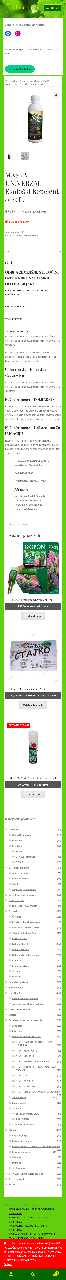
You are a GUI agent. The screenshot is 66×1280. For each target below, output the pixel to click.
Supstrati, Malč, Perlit (24, 889)
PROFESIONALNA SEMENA (26, 1036)
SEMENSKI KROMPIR (23, 1124)
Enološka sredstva (18, 982)
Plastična (17, 840)
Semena (16, 1108)
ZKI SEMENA (22, 1119)
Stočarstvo (15, 1130)
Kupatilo (17, 960)
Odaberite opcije (33, 705)
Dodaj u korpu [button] (33, 615)
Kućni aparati (19, 938)
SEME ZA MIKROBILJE (27, 1113)
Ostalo (16, 971)
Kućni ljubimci (16, 993)
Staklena (17, 845)
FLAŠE (19, 851)
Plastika (16, 976)
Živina (12, 1184)
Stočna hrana (19, 1168)
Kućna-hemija (16, 987)
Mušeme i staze (20, 965)
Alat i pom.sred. (20, 873)
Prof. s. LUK (22, 1075)
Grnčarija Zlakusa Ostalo (25, 927)
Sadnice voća (19, 1102)
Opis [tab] (8, 251)
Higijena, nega (19, 1135)
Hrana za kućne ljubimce (25, 998)
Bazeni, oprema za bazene (22, 895)
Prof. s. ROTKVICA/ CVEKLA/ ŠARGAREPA (38, 1091)
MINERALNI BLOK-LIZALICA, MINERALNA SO (36, 1146)
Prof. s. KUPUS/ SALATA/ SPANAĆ (33, 1061)
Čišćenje (16, 916)
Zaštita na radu (17, 1179)
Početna (13, 80)
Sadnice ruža (19, 1097)
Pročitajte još (33, 794)
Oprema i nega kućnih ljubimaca (29, 1003)
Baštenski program (19, 867)
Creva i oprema (20, 878)
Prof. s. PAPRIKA (24, 1081)
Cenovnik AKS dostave (20, 68)
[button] (56, 95)
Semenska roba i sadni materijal (26, 1020)
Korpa (51, 1272)
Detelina (14, 7)
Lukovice (17, 1031)
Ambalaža (14, 829)
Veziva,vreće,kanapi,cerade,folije (26, 1173)
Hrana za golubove (22, 1141)
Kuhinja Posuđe (20, 949)
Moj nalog (11, 1274)
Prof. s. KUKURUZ (25, 1056)
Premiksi (17, 1162)
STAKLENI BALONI (26, 856)
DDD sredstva (16, 900)
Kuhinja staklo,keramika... (26, 954)
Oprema (16, 1157)
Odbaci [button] (8, 1264)
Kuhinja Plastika (21, 943)
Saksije (16, 884)
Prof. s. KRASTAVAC (26, 1050)
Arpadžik (17, 1025)
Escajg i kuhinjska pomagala (27, 922)
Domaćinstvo (16, 911)
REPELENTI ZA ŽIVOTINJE (26, 905)
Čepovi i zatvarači (21, 835)
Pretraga (33, 1274)
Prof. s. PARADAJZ (25, 1086)
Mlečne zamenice (21, 1152)
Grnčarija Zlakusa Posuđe (26, 933)
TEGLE (19, 862)
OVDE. (34, 1259)
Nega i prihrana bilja (29, 80)
